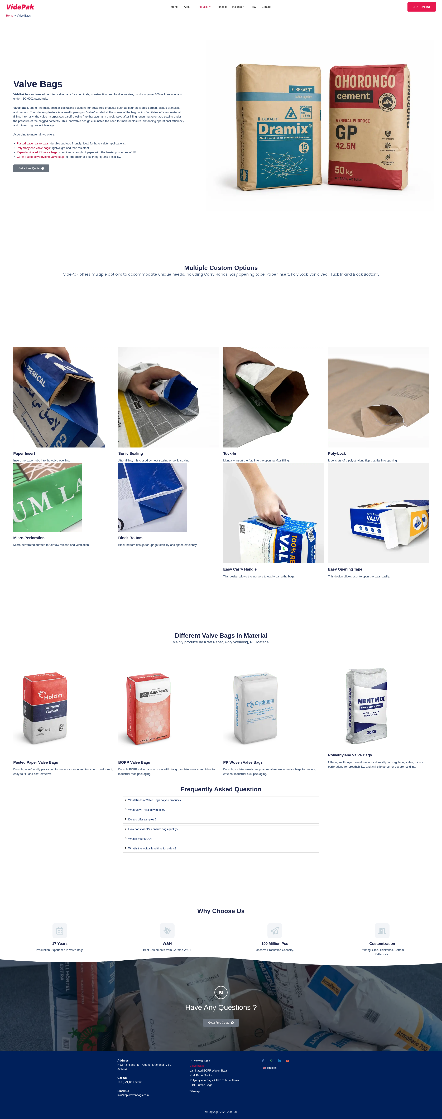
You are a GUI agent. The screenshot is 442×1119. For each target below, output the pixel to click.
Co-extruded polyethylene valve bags (41, 156)
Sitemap (194, 1091)
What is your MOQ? (140, 838)
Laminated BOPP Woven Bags (209, 1070)
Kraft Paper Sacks (201, 1075)
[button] (209, 7)
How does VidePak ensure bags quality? (153, 829)
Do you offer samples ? (142, 819)
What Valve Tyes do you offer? (146, 809)
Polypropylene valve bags (33, 148)
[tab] (221, 800)
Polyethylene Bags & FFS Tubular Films (214, 1080)
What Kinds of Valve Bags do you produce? (154, 800)
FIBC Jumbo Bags (201, 1085)
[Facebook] (262, 1060)
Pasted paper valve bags (33, 143)
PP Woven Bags (200, 1060)
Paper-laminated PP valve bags (37, 152)
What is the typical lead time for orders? (152, 848)
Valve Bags (197, 1065)
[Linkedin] (279, 1060)
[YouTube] (287, 1060)
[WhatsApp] (271, 1060)
